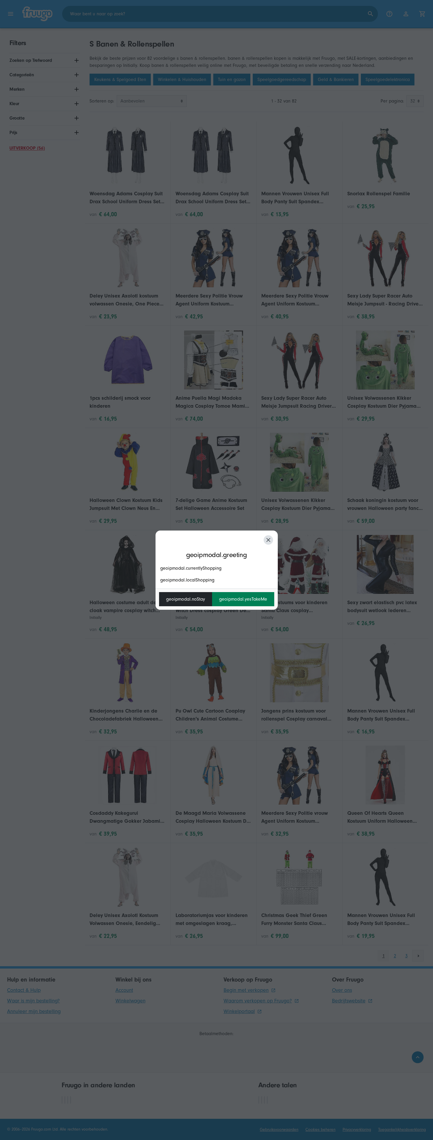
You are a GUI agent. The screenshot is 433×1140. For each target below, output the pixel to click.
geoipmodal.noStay (185, 599)
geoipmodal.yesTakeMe (243, 599)
